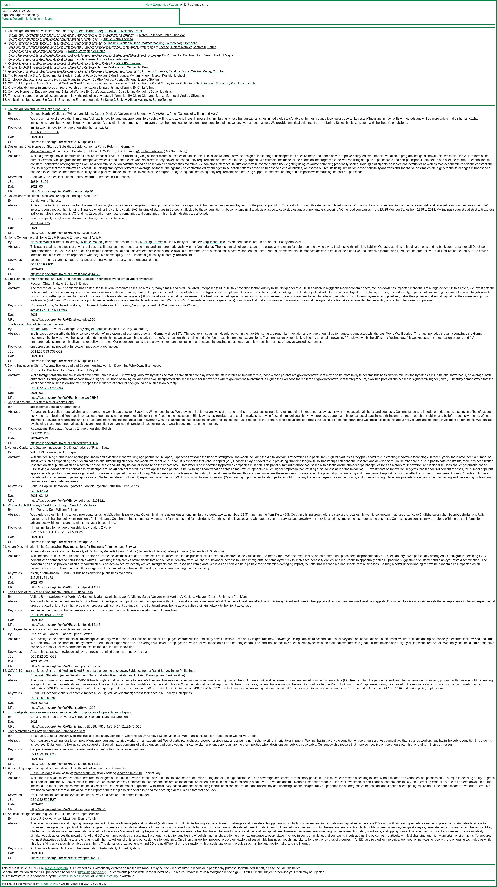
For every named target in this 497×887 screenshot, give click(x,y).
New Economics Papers (162, 4)
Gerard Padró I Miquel (219, 55)
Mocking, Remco (164, 43)
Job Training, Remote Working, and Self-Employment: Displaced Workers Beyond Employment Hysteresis (80, 47)
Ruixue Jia (174, 55)
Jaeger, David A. (108, 31)
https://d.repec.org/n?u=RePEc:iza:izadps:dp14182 (65, 587)
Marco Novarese (187, 872)
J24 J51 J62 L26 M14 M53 (48, 310)
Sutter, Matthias (161, 91)
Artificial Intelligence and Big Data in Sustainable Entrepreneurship (54, 99)
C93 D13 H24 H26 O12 (46, 615)
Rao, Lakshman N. (243, 83)
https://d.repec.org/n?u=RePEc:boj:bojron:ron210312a (67, 500)
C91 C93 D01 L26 (43, 754)
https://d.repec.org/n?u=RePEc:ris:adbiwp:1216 (62, 707)
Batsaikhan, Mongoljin (133, 91)
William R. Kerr (137, 67)
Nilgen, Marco (151, 75)
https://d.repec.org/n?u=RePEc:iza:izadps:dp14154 (65, 361)
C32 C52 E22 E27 (43, 799)
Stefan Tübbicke (173, 35)
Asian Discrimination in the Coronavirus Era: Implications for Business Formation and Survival (72, 71)
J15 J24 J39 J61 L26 (44, 132)
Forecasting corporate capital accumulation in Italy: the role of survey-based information (67, 95)
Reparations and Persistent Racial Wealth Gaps (41, 59)
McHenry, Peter (131, 31)
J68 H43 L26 (39, 181)
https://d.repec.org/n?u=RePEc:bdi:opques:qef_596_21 (68, 809)
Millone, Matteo (140, 43)
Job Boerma (87, 59)
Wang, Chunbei (213, 71)
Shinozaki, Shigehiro (214, 83)
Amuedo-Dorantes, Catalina (161, 71)
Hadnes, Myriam (128, 75)
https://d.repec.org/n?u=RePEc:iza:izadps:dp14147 (65, 624)
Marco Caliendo (150, 35)
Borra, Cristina (192, 71)
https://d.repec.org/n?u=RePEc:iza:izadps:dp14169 (65, 763)
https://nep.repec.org (92, 872)
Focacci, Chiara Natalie (175, 47)
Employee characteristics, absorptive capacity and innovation (50, 79)
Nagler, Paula (96, 51)
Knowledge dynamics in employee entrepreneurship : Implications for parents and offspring (70, 87)
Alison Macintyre (139, 99)
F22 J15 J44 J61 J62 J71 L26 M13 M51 (57, 532)
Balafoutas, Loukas (103, 91)
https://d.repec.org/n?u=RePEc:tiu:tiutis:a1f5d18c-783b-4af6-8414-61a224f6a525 (85, 726)
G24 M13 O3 (39, 491)
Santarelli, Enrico (204, 47)
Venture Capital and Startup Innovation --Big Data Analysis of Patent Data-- (59, 63)
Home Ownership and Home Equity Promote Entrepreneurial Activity (55, 43)
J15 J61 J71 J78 (41, 577)
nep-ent (8, 4)
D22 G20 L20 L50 (42, 698)
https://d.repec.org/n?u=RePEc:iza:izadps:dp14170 (65, 274)
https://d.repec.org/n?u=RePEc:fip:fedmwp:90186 (64, 443)
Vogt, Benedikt (187, 43)
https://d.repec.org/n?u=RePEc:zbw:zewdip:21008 (64, 232)
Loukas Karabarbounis (112, 59)
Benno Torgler (162, 99)
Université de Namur (40, 18)
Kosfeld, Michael (173, 75)
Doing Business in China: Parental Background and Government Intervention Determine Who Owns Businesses (84, 55)
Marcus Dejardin (13, 18)
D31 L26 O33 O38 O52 (46, 351)
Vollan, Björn (107, 75)
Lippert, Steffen (148, 79)
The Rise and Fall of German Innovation (35, 51)
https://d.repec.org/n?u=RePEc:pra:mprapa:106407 (65, 666)
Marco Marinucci (167, 95)
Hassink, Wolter (118, 43)
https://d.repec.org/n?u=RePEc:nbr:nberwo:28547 (64, 397)
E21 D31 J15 (39, 433)
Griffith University (106, 876)
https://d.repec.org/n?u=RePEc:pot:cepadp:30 (61, 191)
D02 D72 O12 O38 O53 (46, 388)
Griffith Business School (73, 876)
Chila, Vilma (145, 87)
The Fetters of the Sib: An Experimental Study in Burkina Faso (50, 75)
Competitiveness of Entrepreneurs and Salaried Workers (46, 91)
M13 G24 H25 (40, 223)
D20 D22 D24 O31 (43, 656)
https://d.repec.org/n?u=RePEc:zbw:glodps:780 (62, 319)
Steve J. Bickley (116, 99)
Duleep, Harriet (84, 31)
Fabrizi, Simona (125, 79)
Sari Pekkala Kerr (113, 67)
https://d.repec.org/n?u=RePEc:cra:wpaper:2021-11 (65, 858)
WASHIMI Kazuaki (128, 63)
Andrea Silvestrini (192, 95)
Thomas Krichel (48, 883)
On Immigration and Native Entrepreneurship (38, 31)
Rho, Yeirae (105, 79)
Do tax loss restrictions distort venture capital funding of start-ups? (53, 39)
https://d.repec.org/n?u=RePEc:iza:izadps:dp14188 (65, 142)
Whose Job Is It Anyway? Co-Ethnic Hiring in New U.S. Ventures (52, 67)
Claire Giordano (144, 95)
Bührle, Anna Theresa (118, 39)
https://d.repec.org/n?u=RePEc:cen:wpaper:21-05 (64, 542)
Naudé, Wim (76, 51)
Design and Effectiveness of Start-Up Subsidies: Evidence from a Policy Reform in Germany (71, 35)
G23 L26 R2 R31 (42, 264)
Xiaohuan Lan (192, 55)
